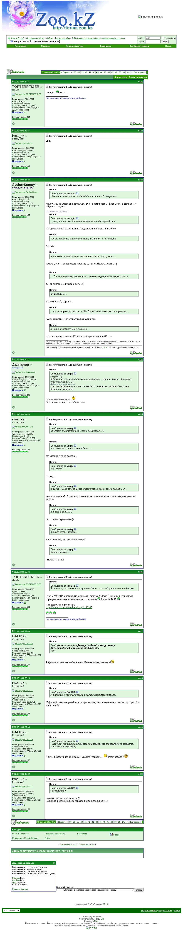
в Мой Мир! (82, 834)
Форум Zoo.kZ (17, 38)
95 (25, 112)
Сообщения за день (139, 46)
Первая (65, 72)
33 (75, 72)
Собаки (49, 38)
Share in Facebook (20, 834)
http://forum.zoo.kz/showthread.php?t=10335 (69, 607)
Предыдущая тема (68, 844)
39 (82, 72)
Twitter (47, 838)
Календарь (105, 46)
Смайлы (16, 880)
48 (116, 72)
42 (94, 72)
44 (101, 72)
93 (124, 72)
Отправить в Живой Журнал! (25, 838)
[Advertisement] (91, 59)
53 (120, 72)
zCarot (96, 921)
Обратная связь (149, 910)
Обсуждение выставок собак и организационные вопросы (98, 38)
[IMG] (14, 882)
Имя (140, 38)
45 (105, 72)
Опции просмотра (138, 77)
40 (86, 72)
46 (109, 72)
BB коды (16, 878)
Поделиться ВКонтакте (55, 834)
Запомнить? (170, 38)
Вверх (177, 910)
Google (116, 835)
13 (25, 390)
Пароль (141, 42)
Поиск (168, 46)
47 (112, 72)
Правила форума (74, 46)
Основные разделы (35, 38)
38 (79, 72)
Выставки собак (62, 38)
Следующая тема (87, 844)
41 (90, 72)
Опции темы (120, 77)
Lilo (102, 919)
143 (128, 72)
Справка (45, 46)
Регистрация (21, 46)
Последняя (139, 72)
